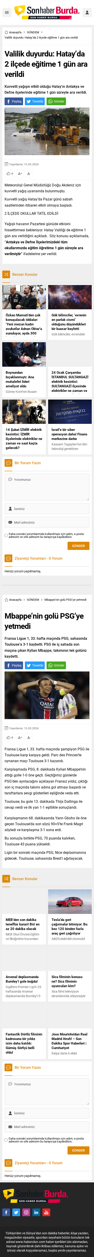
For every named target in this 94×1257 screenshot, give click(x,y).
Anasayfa (15, 32)
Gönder (59, 101)
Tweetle (37, 101)
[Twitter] (16, 1212)
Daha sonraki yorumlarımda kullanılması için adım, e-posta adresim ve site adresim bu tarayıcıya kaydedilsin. (46, 535)
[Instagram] (26, 1212)
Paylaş (16, 101)
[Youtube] (46, 1212)
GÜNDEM (33, 32)
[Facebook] (6, 1212)
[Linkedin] (36, 1212)
